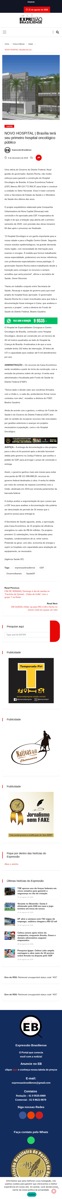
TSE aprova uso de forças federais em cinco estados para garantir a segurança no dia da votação (36, 891)
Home (7, 44)
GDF (42, 567)
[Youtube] (39, 1115)
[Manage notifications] (53, 1191)
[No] (58, 1188)
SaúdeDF (30, 573)
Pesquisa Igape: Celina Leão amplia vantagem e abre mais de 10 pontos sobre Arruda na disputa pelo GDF (35, 953)
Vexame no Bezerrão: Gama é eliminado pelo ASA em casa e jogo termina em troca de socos (35, 906)
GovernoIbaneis (14, 573)
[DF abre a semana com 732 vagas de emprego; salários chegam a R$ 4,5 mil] (10, 922)
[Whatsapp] (31, 1140)
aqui (14, 1069)
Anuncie (31, 2)
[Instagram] (31, 1115)
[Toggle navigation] (4, 32)
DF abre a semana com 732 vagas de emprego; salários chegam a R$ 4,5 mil (37, 920)
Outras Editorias (19, 44)
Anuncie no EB (31, 1063)
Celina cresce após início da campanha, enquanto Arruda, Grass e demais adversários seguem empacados (36, 936)
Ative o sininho (11, 864)
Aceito (32, 1194)
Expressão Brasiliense (21, 150)
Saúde (30, 44)
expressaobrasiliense (25, 567)
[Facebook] (22, 1115)
